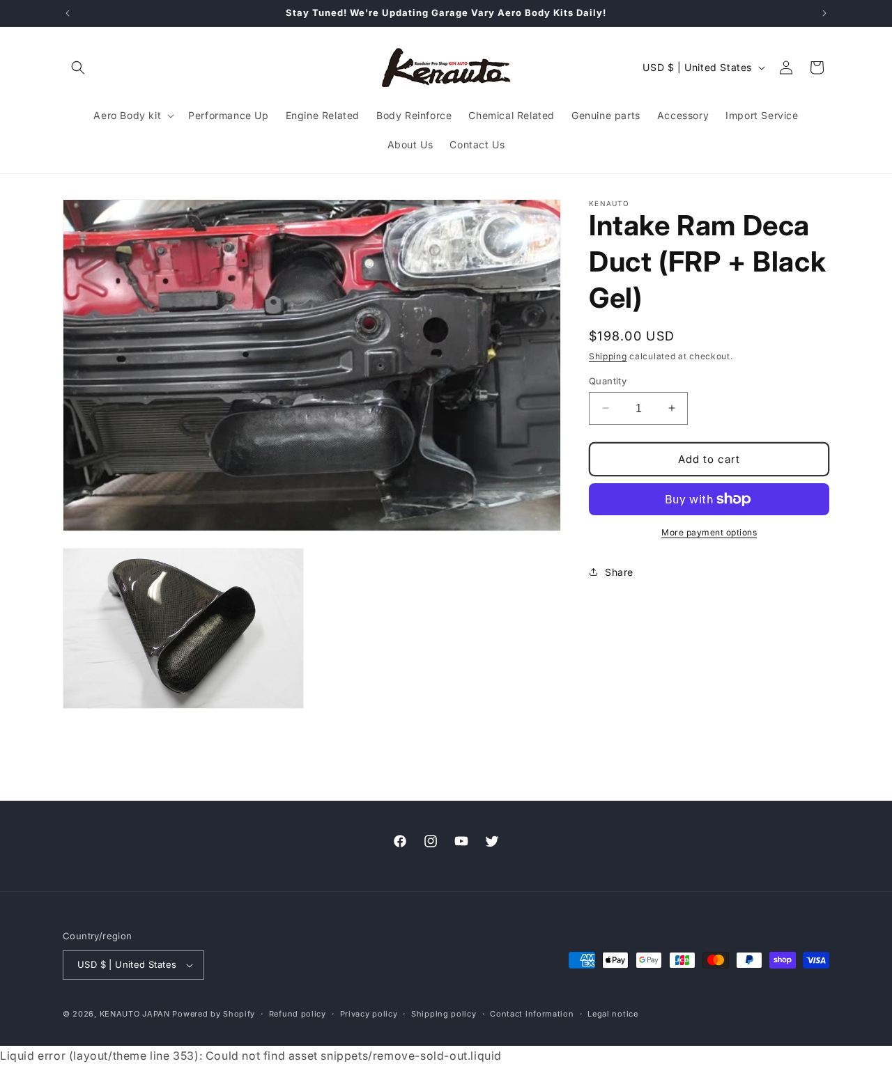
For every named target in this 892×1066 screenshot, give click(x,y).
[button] (78, 67)
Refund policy (297, 1014)
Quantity (607, 380)
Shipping (608, 356)
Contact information (532, 1014)
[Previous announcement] (67, 13)
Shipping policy (444, 1014)
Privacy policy (369, 1014)
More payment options (709, 532)
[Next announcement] (824, 13)
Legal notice (612, 1014)
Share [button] (619, 571)
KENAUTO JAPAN (135, 1014)
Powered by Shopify (213, 1014)
